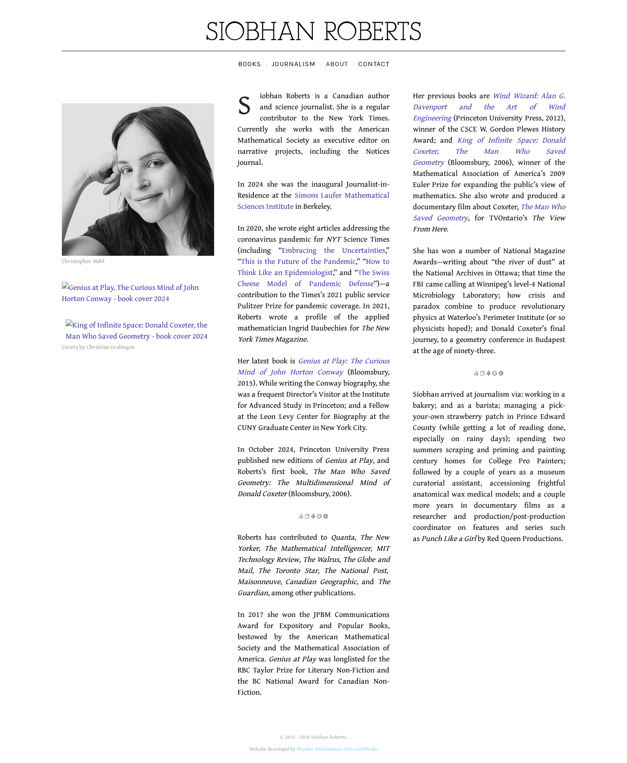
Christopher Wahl (83, 261)
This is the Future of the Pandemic (298, 261)
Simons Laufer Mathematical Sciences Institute (314, 200)
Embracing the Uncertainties (334, 250)
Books (249, 64)
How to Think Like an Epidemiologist (314, 266)
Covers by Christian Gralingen (98, 346)
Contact (373, 64)
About (337, 64)
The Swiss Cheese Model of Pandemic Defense (314, 277)
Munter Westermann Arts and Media (337, 748)
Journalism (293, 64)
